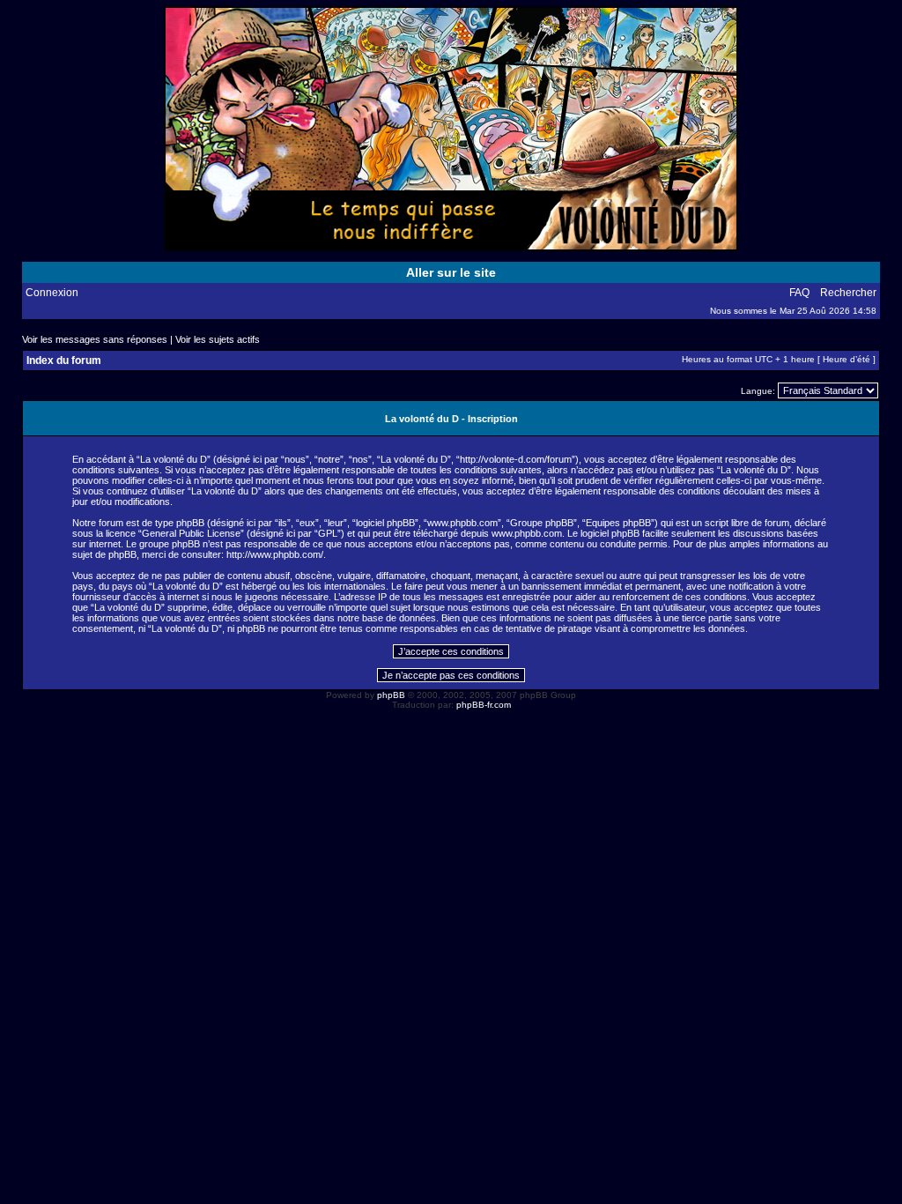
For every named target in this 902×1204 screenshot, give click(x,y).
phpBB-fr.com (483, 705)
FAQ (799, 292)
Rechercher (848, 292)
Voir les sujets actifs (217, 339)
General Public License (191, 533)
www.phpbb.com (527, 533)
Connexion (52, 292)
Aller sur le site (451, 272)
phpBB (391, 695)
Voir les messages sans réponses (94, 339)
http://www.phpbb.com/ (274, 554)
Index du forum (63, 360)
